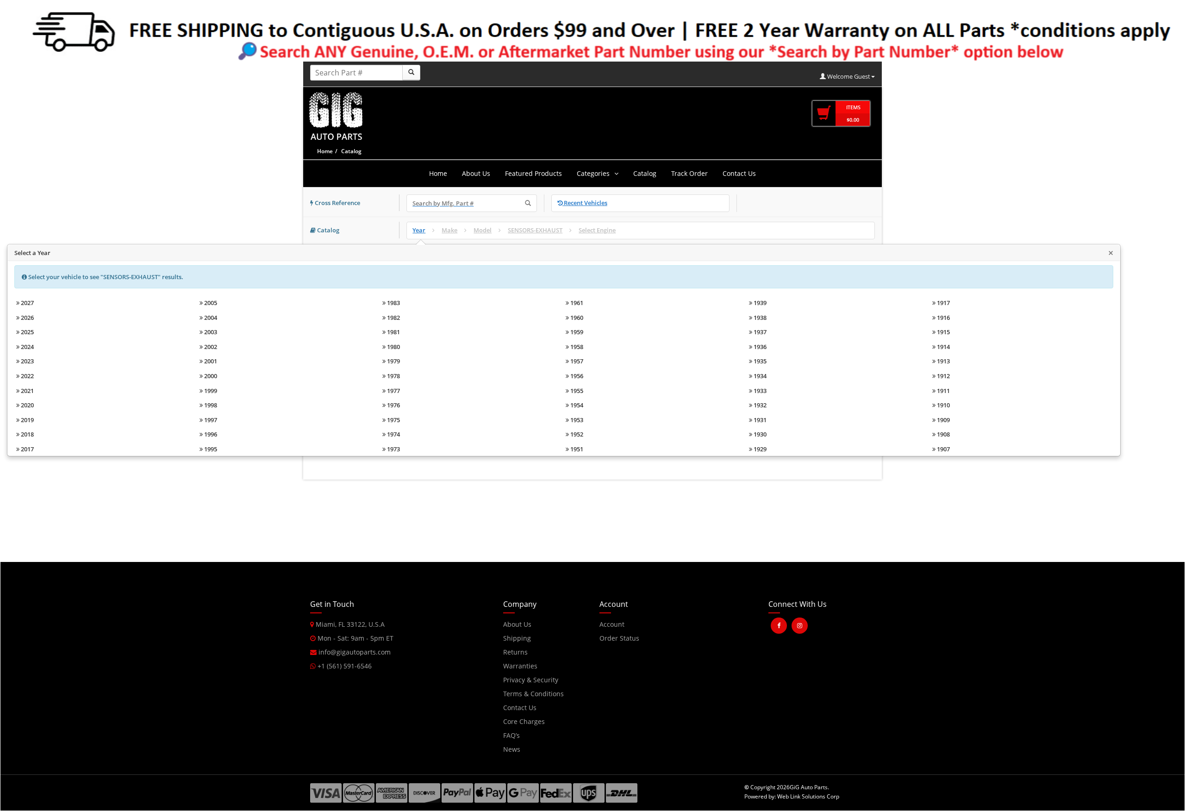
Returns (515, 652)
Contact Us (739, 173)
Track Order (689, 173)
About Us (476, 173)
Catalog (644, 173)
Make (449, 230)
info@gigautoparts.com (354, 652)
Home (325, 151)
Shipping (517, 638)
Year (418, 230)
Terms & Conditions (533, 693)
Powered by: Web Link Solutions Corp (791, 796)
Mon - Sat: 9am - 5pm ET (354, 638)
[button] (785, 656)
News (511, 749)
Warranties (520, 665)
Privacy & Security (530, 679)
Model (483, 230)
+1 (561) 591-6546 (344, 665)
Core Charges (524, 721)
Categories (593, 173)
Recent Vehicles (584, 203)
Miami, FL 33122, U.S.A (349, 624)
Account (611, 624)
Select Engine (597, 230)
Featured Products (533, 173)
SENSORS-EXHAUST (535, 230)
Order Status (619, 638)
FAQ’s (511, 735)
